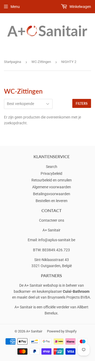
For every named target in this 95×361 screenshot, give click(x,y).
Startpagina (12, 62)
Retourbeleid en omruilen (51, 180)
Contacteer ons (51, 220)
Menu (15, 6)
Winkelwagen (80, 6)
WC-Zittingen (41, 62)
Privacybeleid (51, 173)
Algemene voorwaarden (51, 187)
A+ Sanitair (34, 331)
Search (51, 166)
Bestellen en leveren (52, 201)
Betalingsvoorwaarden (51, 194)
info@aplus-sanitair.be (56, 240)
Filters (82, 104)
